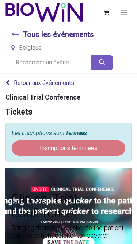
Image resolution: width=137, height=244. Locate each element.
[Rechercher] (102, 62)
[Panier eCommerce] (106, 12)
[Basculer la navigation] (124, 12)
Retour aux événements (43, 82)
